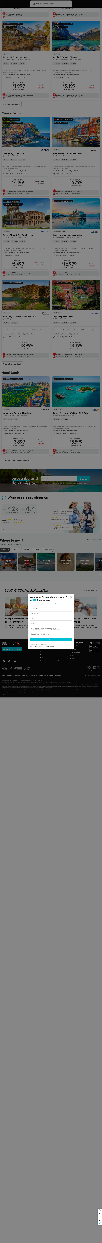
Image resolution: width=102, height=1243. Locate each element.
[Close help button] (99, 1210)
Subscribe (51, 640)
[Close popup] (71, 597)
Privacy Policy (38, 646)
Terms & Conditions (50, 646)
